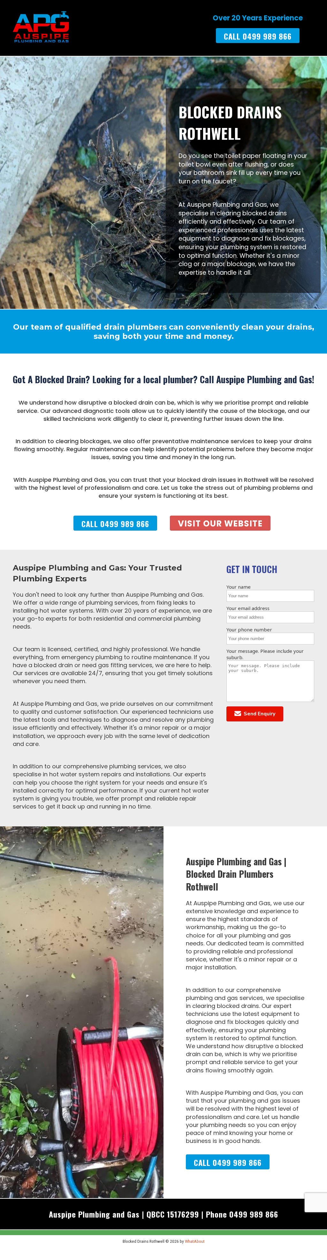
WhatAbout (195, 1241)
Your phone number (249, 629)
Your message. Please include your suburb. (265, 654)
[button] (254, 713)
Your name (238, 587)
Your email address (248, 608)
